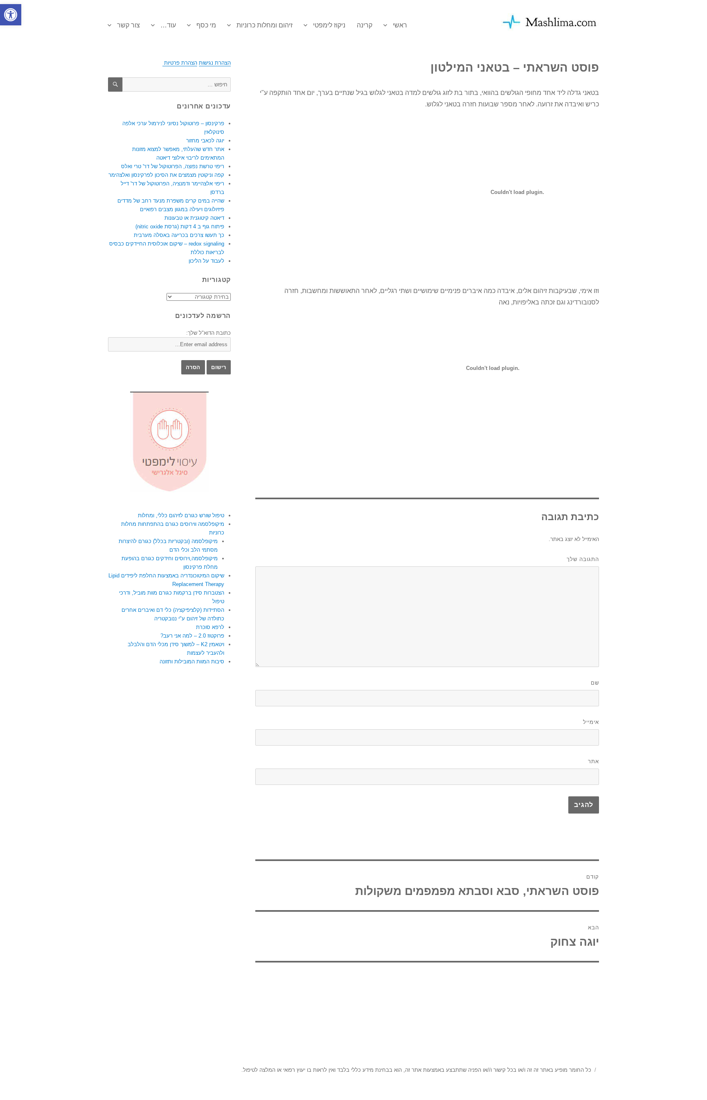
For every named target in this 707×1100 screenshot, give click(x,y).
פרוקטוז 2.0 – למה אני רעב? (192, 636)
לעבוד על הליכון (206, 261)
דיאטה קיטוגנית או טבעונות (194, 218)
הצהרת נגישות (215, 63)
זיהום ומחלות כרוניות (264, 25)
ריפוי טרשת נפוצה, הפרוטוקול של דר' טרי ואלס (172, 166)
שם (595, 683)
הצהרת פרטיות (179, 63)
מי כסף (206, 25)
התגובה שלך (583, 559)
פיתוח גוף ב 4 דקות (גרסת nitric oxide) (179, 226)
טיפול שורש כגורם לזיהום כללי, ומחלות (181, 515)
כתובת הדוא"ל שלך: (208, 333)
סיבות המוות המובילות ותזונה (192, 661)
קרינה (364, 25)
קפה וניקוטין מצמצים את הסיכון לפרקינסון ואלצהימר (166, 175)
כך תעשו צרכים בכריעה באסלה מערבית (179, 235)
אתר (593, 761)
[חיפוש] (115, 84)
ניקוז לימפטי (329, 25)
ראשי (400, 25)
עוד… (168, 25)
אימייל (591, 722)
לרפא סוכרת (210, 627)
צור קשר (128, 25)
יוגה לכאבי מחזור (205, 141)
